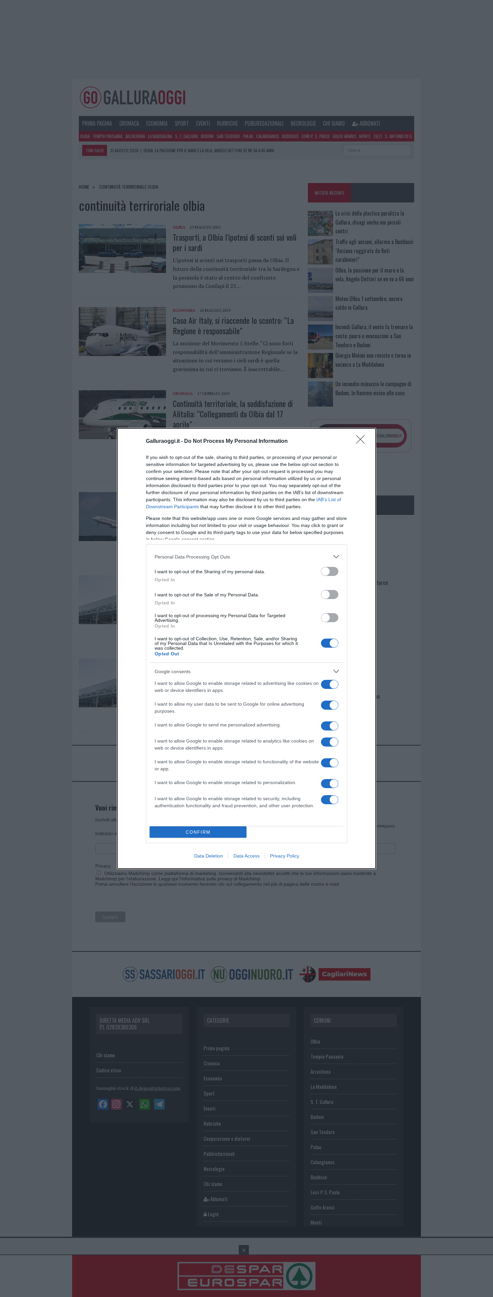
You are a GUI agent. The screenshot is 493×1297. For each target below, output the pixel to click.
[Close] (362, 441)
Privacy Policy (284, 856)
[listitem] (246, 556)
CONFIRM (198, 832)
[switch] (329, 571)
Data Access (246, 856)
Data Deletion (208, 856)
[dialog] (246, 648)
